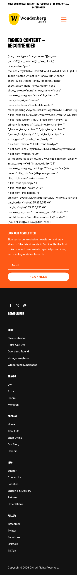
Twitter (12, 530)
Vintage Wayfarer (18, 358)
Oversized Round (18, 351)
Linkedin (13, 544)
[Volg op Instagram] (25, 306)
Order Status (15, 504)
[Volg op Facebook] (10, 306)
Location (13, 484)
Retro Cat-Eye (16, 344)
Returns (12, 497)
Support (12, 470)
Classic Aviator (17, 338)
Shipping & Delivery (19, 490)
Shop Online (15, 437)
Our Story (13, 444)
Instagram (14, 524)
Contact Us (15, 477)
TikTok (12, 550)
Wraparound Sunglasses (22, 364)
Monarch (13, 404)
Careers (13, 451)
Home (11, 424)
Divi (10, 384)
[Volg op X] (18, 306)
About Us (13, 431)
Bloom (12, 398)
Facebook (14, 537)
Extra (11, 391)
